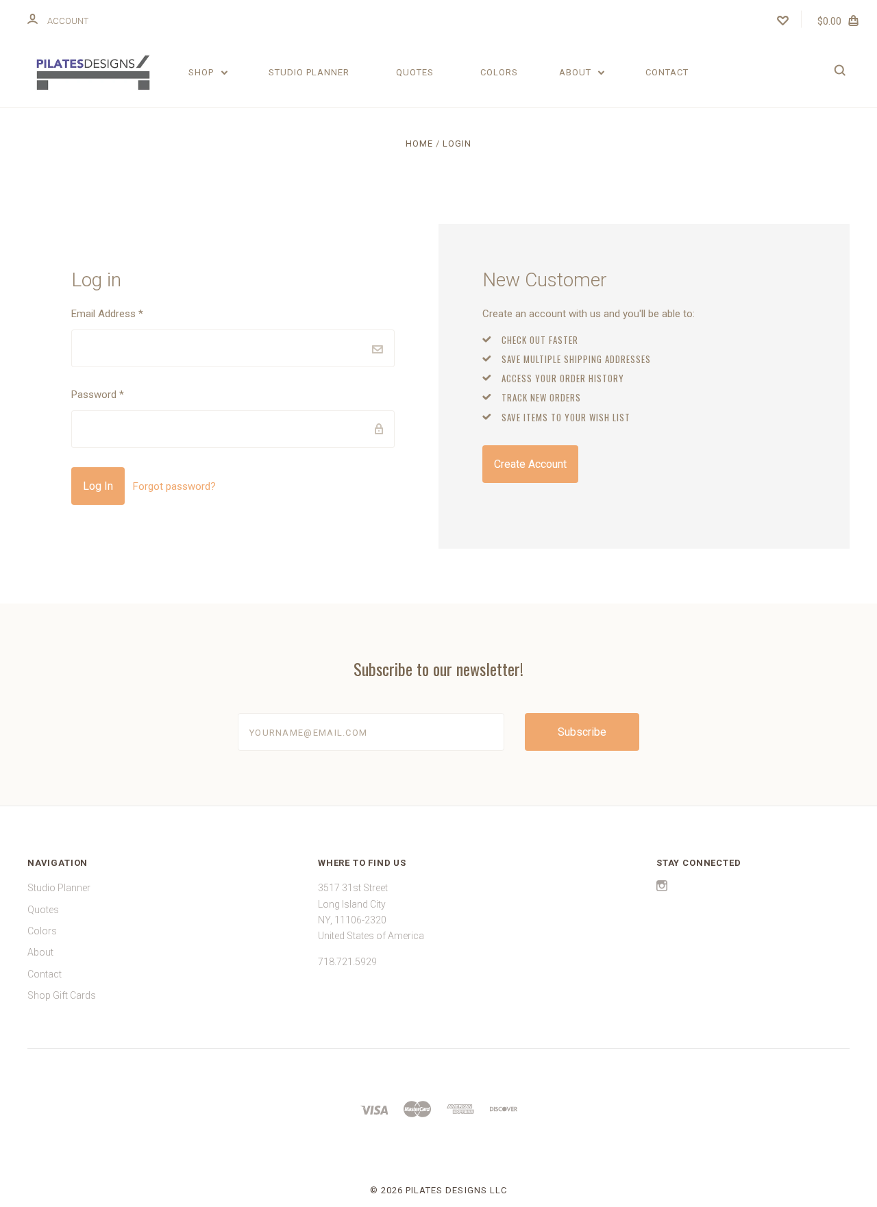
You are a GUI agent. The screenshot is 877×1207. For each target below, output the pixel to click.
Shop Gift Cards (61, 995)
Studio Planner (309, 72)
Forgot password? (174, 486)
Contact (667, 72)
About (576, 72)
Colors (499, 72)
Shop (202, 72)
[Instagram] (661, 887)
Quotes (415, 72)
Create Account (530, 464)
